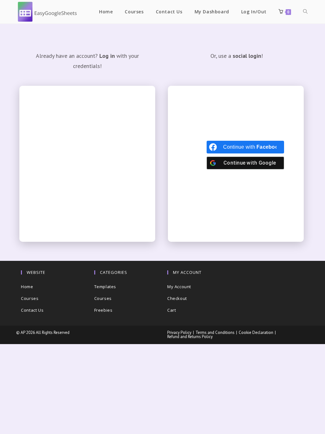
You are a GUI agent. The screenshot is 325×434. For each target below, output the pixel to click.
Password (46, 136)
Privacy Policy (179, 332)
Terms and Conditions (215, 332)
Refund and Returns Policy (190, 336)
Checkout (177, 298)
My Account (179, 286)
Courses (29, 298)
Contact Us (32, 310)
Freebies (103, 310)
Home (27, 286)
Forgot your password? (87, 216)
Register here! (116, 165)
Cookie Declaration (256, 332)
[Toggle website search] (305, 12)
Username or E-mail (57, 107)
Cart (171, 310)
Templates (105, 286)
